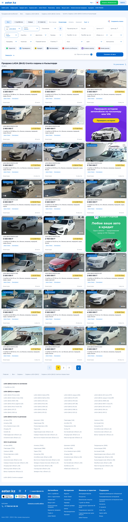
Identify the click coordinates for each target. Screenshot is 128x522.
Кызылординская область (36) (104, 460)
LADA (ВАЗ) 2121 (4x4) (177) (103, 395)
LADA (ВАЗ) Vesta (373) (41, 395)
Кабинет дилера (69, 505)
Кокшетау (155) (39, 454)
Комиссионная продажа (79, 8)
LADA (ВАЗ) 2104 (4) (100, 409)
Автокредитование (85, 493)
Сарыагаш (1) (98, 468)
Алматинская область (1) (12, 437)
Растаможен (53, 48)
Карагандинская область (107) (104, 454)
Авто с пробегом (53, 493)
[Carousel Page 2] (14, 78)
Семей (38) (67, 460)
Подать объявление (109, 2)
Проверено (26, 48)
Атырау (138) (68, 454)
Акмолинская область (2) (103, 432)
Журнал (66, 493)
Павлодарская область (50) (103, 457)
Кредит (39, 48)
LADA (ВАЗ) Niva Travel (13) (13, 406)
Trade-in (50, 513)
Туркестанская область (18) (43, 466)
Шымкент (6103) (69, 445)
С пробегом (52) (9, 387)
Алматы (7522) (38, 445)
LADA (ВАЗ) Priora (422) (12, 395)
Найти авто (5, 8)
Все (8, 22)
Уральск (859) (8, 451)
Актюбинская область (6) (103, 429)
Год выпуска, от (72, 28)
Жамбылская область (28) (103, 463)
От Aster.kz (41, 22)
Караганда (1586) (39, 448)
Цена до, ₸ (114, 28)
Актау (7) (67, 429)
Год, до (83, 28)
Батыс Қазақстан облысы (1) (103, 435)
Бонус (101, 516)
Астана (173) (8, 420)
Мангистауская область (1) (73, 437)
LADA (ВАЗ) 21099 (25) (101, 401)
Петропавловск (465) (11, 454)
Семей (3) (7, 432)
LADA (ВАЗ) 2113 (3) (40, 412)
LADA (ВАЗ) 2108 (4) (70, 409)
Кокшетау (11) (98, 426)
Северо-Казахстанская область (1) (45, 435)
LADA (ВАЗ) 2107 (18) (71, 404)
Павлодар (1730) (9, 448)
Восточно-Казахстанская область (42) (47, 460)
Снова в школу (89, 48)
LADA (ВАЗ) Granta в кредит (13, 477)
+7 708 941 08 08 (11, 506)
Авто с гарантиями (54, 496)
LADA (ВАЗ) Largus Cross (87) (104, 398)
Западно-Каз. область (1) (42, 471)
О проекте (102, 507)
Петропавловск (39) (41, 426)
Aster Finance (83, 517)
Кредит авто (23, 8)
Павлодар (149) (69, 420)
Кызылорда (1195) (100, 448)
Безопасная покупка (85, 499)
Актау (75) (7, 457)
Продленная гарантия (86, 510)
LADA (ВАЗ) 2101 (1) (100, 412)
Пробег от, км (71, 35)
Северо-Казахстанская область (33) (16, 463)
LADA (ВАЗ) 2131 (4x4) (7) (102, 406)
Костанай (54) (99, 423)
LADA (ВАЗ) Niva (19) (41, 404)
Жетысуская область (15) (12, 468)
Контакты (102, 504)
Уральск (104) (98, 420)
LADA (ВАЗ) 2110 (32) (71, 401)
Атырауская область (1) (72, 435)
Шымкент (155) (39, 420)
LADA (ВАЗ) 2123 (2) (70, 412)
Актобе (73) (68, 423)
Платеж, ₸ (53, 41)
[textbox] (13, 28)
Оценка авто (33, 8)
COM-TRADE (99, 8)
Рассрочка (82, 496)
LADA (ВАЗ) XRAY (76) (11, 401)
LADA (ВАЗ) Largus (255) (72, 395)
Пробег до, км (86, 35)
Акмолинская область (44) (13, 460)
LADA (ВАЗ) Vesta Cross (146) (13, 398)
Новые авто (14, 8)
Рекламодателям (69, 511)
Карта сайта (103, 513)
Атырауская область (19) (12, 466)
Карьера (66, 502)
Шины (58, 8)
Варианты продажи (54, 510)
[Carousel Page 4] (30, 78)
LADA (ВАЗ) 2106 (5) (40, 409)
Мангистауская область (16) (103, 466)
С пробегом (19, 22)
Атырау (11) (7, 429)
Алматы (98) (8, 423)
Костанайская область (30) (73, 463)
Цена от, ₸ (99, 28)
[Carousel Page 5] (38, 78)
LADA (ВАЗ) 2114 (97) (71, 398)
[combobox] (13, 28)
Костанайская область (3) (73, 432)
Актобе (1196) (68, 448)
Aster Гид (102, 510)
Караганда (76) (39, 423)
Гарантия (12, 48)
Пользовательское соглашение (109, 496)
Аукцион (91, 8)
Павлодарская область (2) (13, 435)
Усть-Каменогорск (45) (11, 426)
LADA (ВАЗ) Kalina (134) (42, 398)
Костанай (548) (99, 451)
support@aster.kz (37, 491)
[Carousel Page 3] (22, 78)
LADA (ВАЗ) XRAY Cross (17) (103, 404)
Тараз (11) (37, 429)
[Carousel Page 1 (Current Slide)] (5, 78)
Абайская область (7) (71, 468)
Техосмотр (51, 8)
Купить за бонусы (71, 48)
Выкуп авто (65, 8)
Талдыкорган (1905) (100, 445)
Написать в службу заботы (36, 503)
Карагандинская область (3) (43, 432)
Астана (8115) (8, 445)
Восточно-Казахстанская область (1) (46, 437)
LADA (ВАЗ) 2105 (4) (10, 412)
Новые (30, 22)
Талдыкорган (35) (70, 426)
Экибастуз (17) (69, 466)
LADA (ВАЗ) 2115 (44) (41, 401)
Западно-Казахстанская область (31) (46, 463)
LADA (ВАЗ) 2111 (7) (10, 409)
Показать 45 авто (110, 54)
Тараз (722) (37, 451)
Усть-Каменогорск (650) (72, 451)
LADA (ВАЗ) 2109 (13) (41, 406)
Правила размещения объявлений (110, 493)
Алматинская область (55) (73, 457)
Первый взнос (41, 41)
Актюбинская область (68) (43, 457)
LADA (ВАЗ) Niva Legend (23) (13, 404)
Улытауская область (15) (42, 468)
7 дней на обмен (84, 502)
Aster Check (42, 8)
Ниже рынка (105, 48)
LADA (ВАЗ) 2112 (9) (70, 406)
